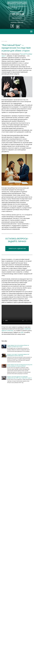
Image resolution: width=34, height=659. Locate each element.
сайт (22, 332)
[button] (17, 18)
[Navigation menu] (31, 31)
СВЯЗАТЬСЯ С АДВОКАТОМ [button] (17, 248)
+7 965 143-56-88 (16, 14)
